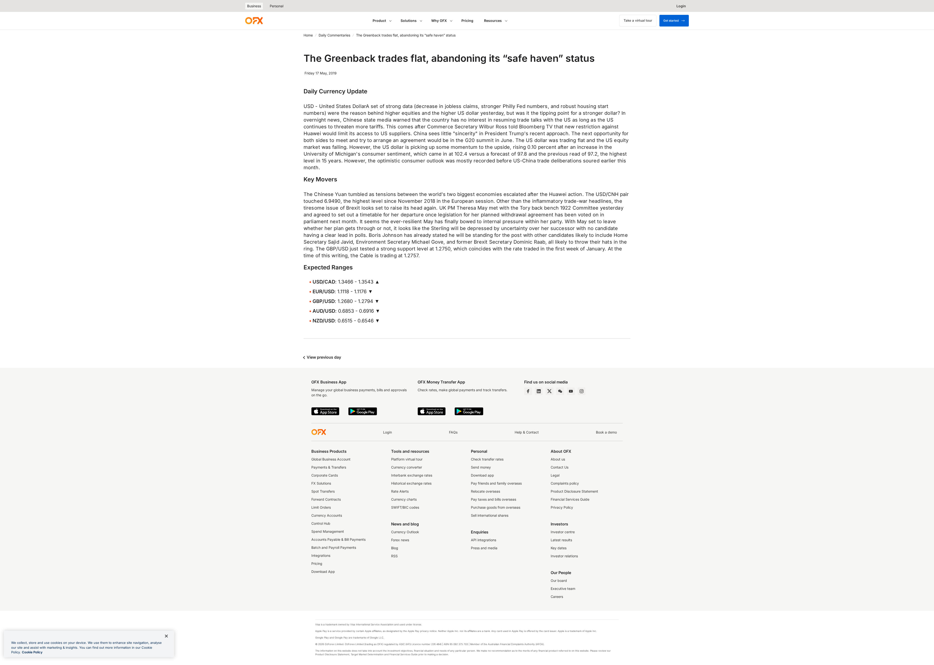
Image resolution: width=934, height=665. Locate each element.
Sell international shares (489, 515)
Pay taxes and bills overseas (493, 499)
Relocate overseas (485, 491)
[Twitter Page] (549, 391)
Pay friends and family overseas (496, 483)
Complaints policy (565, 483)
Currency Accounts (326, 515)
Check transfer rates (487, 459)
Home (308, 35)
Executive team (563, 588)
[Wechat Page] (560, 391)
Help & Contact (527, 432)
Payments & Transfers (328, 467)
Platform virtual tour (406, 459)
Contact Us (559, 467)
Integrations (320, 555)
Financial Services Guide (570, 499)
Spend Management (327, 531)
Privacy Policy (562, 507)
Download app (482, 475)
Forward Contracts (326, 499)
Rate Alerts (400, 491)
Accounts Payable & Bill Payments (338, 539)
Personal (276, 6)
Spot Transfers (323, 491)
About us (558, 459)
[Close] (166, 636)
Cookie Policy (32, 652)
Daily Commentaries (334, 35)
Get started (671, 20)
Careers (557, 596)
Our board (559, 580)
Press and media (484, 548)
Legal (555, 475)
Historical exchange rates (411, 483)
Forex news (400, 540)
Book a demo (606, 432)
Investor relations (564, 556)
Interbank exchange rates (411, 475)
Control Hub (320, 523)
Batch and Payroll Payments (333, 547)
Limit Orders (321, 507)
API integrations (483, 540)
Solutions (409, 20)
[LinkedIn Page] (539, 391)
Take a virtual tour (638, 20)
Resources (493, 20)
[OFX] (254, 20)
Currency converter (406, 467)
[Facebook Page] (528, 391)
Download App (323, 571)
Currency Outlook (405, 532)
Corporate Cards (324, 475)
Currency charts (404, 499)
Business (254, 6)
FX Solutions (321, 483)
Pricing (467, 20)
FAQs (453, 432)
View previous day (323, 357)
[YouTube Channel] (571, 391)
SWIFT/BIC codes (405, 507)
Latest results (561, 540)
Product (379, 20)
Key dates (558, 548)
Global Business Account (330, 459)
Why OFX (439, 20)
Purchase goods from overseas (495, 507)
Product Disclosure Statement (574, 491)
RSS (394, 556)
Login (387, 432)
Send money (481, 467)
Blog (394, 548)
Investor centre (563, 532)
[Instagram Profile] (581, 391)
